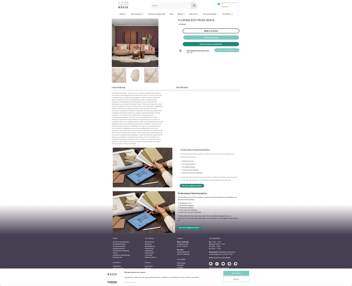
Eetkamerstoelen (118, 268)
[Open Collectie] (126, 14)
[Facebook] (210, 264)
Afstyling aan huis (188, 161)
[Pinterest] (229, 264)
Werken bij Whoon (150, 257)
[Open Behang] (184, 14)
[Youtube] (223, 264)
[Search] (194, 5)
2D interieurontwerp (188, 164)
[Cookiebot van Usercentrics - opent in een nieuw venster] (112, 282)
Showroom (148, 244)
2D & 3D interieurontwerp (121, 242)
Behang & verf (117, 257)
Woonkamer (149, 266)
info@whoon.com (182, 244)
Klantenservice (149, 242)
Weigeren (236, 279)
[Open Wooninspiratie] (143, 14)
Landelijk (180, 267)
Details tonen (128, 282)
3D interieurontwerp (188, 167)
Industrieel (180, 265)
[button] (114, 75)
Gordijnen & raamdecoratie (121, 255)
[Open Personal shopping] (217, 14)
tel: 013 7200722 (182, 246)
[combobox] (170, 5)
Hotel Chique (181, 263)
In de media (148, 255)
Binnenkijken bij (150, 246)
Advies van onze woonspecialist (192, 173)
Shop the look (149, 248)
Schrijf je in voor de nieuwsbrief (219, 268)
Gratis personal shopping (190, 170)
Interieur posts (149, 253)
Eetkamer (148, 268)
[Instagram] (217, 264)
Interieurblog (149, 251)
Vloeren (115, 253)
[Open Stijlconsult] (198, 14)
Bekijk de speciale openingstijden (219, 258)
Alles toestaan (236, 273)
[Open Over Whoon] (232, 14)
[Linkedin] (235, 264)
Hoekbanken (117, 266)
